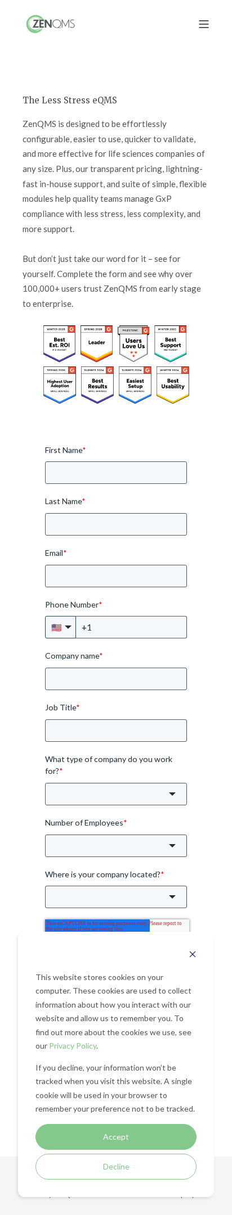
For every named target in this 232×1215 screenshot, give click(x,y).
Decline (116, 1166)
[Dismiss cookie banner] (193, 956)
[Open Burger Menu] (204, 24)
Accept (116, 1136)
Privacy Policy (72, 1045)
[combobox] (116, 794)
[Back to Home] (51, 23)
